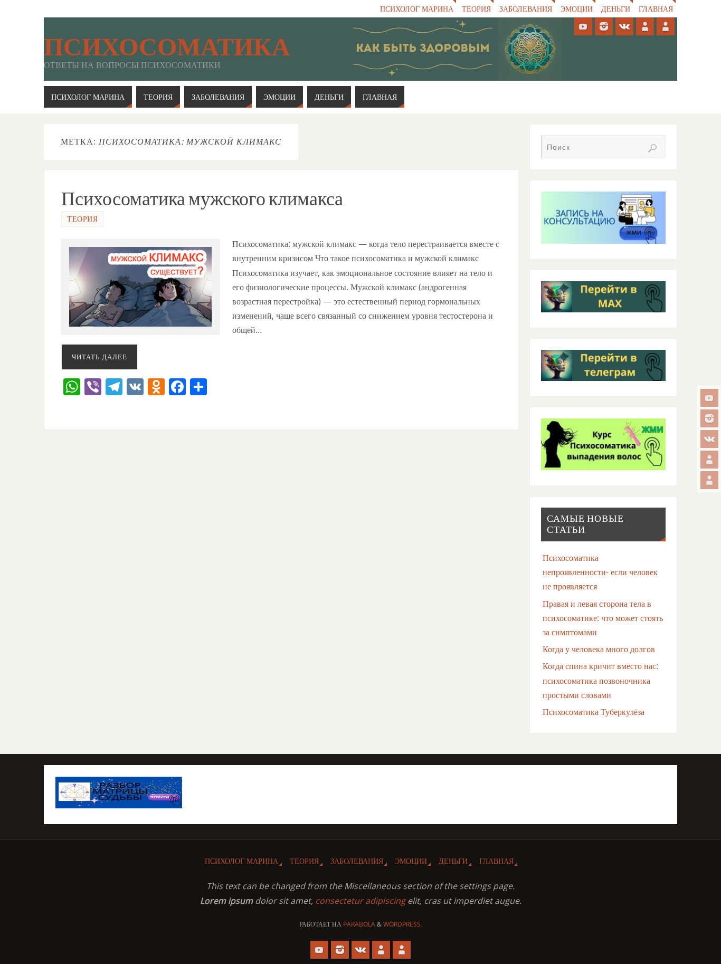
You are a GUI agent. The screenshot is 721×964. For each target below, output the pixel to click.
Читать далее (99, 356)
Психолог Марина (416, 9)
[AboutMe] (709, 460)
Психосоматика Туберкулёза (593, 712)
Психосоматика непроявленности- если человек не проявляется (600, 572)
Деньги (615, 9)
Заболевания (525, 9)
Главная (656, 9)
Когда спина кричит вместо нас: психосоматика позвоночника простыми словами (600, 680)
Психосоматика (167, 47)
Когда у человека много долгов (599, 649)
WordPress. (402, 924)
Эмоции (577, 9)
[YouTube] (709, 398)
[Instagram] (709, 418)
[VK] (709, 439)
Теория (476, 9)
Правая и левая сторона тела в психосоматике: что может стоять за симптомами (603, 618)
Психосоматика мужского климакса (202, 198)
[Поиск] (652, 148)
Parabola (359, 924)
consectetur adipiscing (360, 900)
